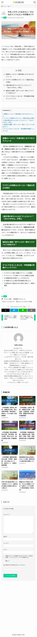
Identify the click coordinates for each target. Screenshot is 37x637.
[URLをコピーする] (31, 310)
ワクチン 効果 (7, 299)
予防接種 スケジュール (19, 299)
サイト (5, 549)
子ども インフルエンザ (8, 301)
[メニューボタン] (2, 2)
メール (5, 543)
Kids (5, 17)
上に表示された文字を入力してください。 (14, 565)
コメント (6, 514)
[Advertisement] (18, 604)
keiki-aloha (19, 345)
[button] (10, 110)
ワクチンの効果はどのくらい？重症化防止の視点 (18, 118)
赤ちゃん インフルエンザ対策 (24, 301)
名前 (5, 536)
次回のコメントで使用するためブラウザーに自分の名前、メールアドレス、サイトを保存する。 (19, 556)
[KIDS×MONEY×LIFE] (18, 2)
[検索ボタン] (34, 2)
